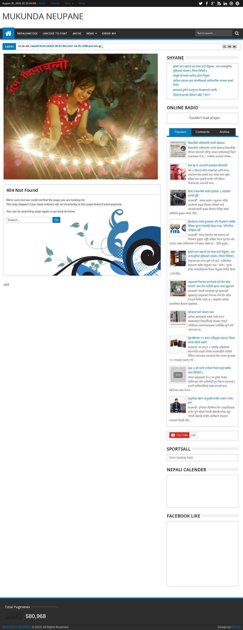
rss (219, 3)
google (213, 3)
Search (236, 33)
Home (8, 33)
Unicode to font (55, 33)
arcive (77, 33)
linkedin (225, 3)
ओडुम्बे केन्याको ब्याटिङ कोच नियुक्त (191, 75)
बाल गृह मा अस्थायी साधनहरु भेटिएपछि (207, 165)
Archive (224, 132)
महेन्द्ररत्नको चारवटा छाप (201, 312)
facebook (207, 3)
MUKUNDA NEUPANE (43, 16)
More (68, 3)
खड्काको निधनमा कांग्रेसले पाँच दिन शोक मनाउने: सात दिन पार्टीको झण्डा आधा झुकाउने (68, 46)
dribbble (231, 3)
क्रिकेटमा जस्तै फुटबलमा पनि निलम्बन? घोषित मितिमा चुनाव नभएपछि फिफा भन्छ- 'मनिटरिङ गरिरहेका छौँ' (211, 226)
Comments (203, 132)
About (42, 3)
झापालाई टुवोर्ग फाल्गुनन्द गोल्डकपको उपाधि (195, 90)
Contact (55, 3)
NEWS (90, 33)
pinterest (237, 3)
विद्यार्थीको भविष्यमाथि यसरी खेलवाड (206, 143)
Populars (180, 132)
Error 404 (109, 33)
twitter (200, 3)
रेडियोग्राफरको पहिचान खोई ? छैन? (191, 95)
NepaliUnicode (27, 33)
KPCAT (236, 627)
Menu (82, 3)
